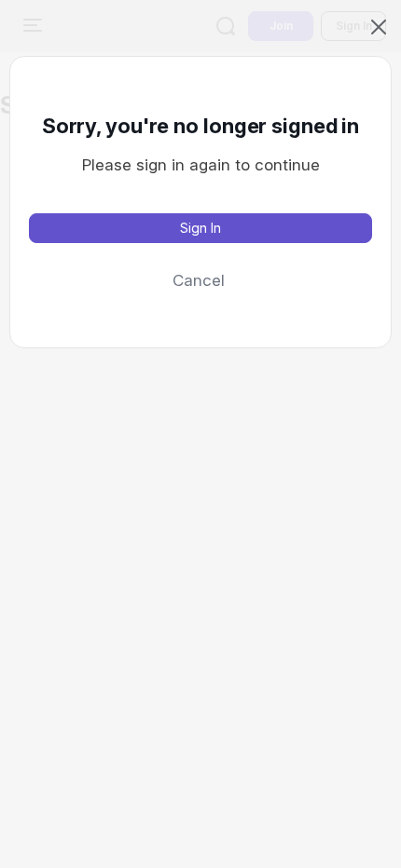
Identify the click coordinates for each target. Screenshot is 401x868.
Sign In (200, 228)
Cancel (199, 280)
